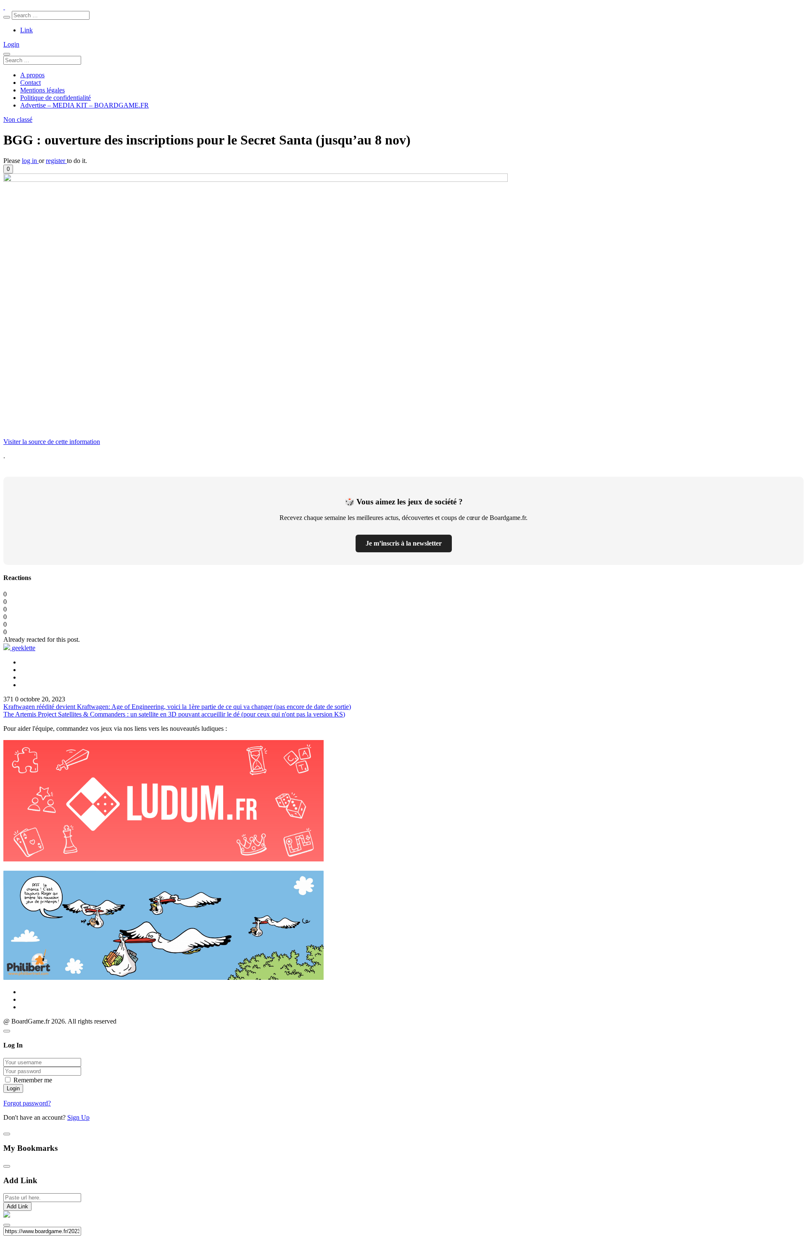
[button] (8, 169)
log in (30, 160)
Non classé (17, 119)
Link (26, 30)
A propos (32, 75)
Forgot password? (27, 1103)
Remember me (32, 1080)
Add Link (17, 1206)
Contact (30, 82)
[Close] (6, 1031)
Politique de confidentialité (55, 97)
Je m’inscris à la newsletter (404, 543)
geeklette (23, 647)
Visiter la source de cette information (51, 441)
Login (11, 44)
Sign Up (78, 1117)
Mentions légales (42, 90)
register (56, 160)
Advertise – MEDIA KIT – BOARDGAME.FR (84, 105)
